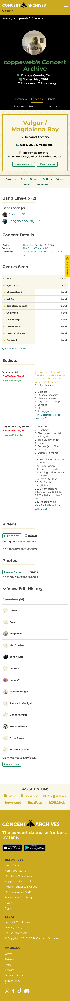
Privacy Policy (13, 927)
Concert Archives (47, 938)
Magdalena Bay (22, 221)
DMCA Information (17, 933)
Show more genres (15, 348)
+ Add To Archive (23, 164)
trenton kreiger (19, 691)
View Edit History (24, 588)
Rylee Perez (17, 738)
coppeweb (21, 18)
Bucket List (36, 106)
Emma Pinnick (18, 726)
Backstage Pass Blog (18, 897)
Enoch (13, 622)
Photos (26, 184)
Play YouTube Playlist (13, 376)
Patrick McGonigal (21, 703)
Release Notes (14, 975)
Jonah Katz (16, 656)
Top (23, 179)
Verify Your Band (15, 870)
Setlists (47, 179)
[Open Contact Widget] (5, 982)
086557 (14, 610)
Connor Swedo (18, 714)
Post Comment (12, 764)
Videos (60, 179)
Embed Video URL (27, 541)
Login (8, 902)
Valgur (14, 214)
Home (6, 18)
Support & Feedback (18, 881)
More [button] (51, 106)
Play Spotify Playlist (12, 380)
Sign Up (10, 908)
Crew (8, 953)
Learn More (12, 865)
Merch (9, 964)
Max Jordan (17, 645)
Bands (51, 99)
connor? (15, 680)
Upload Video (12, 535)
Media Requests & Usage (21, 886)
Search (9, 10)
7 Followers (27, 83)
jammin (14, 668)
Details (34, 179)
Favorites (19, 106)
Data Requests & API (18, 892)
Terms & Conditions (17, 922)
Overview (21, 99)
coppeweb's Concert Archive (35, 65)
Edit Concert (48, 164)
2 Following (47, 83)
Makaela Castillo (19, 749)
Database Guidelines (18, 876)
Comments (41, 184)
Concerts (37, 18)
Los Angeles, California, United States (36, 156)
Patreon (10, 959)
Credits (9, 970)
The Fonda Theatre (35, 152)
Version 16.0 (12, 980)
